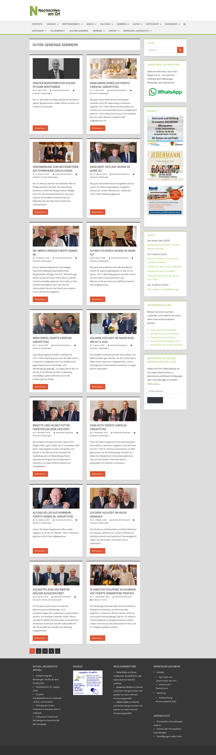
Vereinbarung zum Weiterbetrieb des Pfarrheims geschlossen (55, 169)
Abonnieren (155, 400)
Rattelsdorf (152, 24)
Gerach (90, 24)
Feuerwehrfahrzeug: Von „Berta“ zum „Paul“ (163, 277)
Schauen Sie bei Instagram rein (165, 341)
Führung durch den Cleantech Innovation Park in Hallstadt (46, 709)
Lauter (136, 24)
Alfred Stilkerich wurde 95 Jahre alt (113, 253)
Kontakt (113, 30)
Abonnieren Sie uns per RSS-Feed (166, 344)
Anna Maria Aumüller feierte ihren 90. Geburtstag (110, 85)
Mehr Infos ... (153, 383)
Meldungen (47, 93)
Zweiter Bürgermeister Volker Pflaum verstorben (54, 85)
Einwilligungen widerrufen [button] (169, 736)
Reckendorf (171, 24)
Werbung (97, 30)
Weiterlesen (40, 128)
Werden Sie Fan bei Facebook (164, 333)
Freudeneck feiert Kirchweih (161, 271)
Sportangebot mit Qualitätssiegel (163, 289)
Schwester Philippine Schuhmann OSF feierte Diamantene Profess (113, 591)
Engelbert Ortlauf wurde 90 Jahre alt (110, 169)
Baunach (51, 24)
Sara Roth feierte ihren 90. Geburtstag (108, 427)
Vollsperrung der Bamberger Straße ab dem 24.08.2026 (46, 679)
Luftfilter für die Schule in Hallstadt (164, 266)
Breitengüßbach (71, 24)
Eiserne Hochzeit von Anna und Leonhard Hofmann (162, 260)
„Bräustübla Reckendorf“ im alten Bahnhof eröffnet (163, 246)
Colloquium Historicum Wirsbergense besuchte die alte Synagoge (46, 720)
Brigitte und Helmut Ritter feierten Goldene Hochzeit (51, 427)
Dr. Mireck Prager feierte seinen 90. (55, 253)
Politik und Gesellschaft (52, 600)
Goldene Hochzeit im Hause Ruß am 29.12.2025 (112, 340)
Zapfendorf (38, 30)
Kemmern (121, 24)
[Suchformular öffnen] (185, 24)
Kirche (44, 177)
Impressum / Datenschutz (136, 30)
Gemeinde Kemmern (61, 90)
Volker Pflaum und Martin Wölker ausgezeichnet (51, 591)
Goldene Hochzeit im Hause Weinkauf (108, 514)
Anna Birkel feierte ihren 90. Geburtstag (52, 340)
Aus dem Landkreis (79, 30)
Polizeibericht (57, 30)
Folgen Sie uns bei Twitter (162, 337)
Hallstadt (105, 24)
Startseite (37, 24)
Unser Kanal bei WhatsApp (163, 329)
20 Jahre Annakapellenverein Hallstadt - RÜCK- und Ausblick (47, 698)
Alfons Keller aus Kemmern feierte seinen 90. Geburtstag (53, 514)
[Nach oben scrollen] (211, 750)
